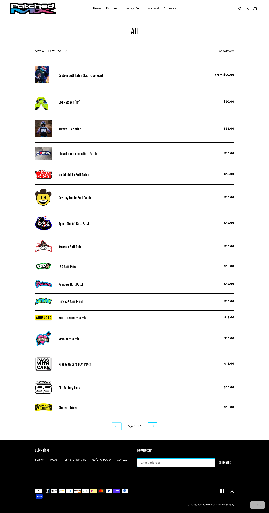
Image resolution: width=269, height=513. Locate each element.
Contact (122, 459)
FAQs (53, 459)
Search (40, 459)
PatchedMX (203, 504)
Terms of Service (74, 459)
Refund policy (101, 459)
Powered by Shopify (222, 504)
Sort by (39, 51)
